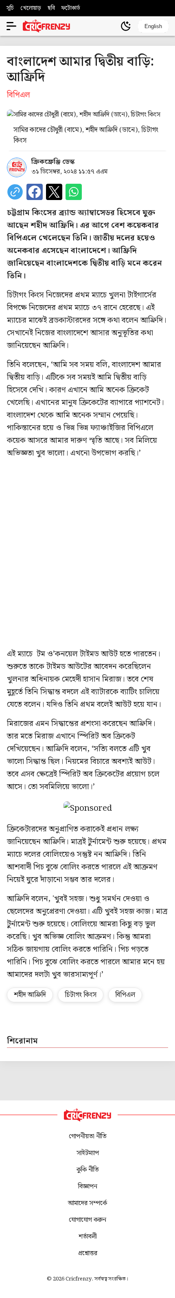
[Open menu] (11, 26)
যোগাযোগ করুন (87, 1220)
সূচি (10, 8)
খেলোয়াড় (30, 8)
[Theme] (125, 26)
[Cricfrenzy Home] (46, 26)
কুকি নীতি (88, 1170)
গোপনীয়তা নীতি (88, 1136)
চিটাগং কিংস (80, 995)
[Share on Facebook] (34, 192)
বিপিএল (125, 995)
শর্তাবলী (88, 1237)
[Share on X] (54, 192)
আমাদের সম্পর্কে (87, 1203)
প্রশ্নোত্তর (87, 1253)
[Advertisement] (87, 553)
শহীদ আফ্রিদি (30, 995)
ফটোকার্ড (70, 8)
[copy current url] (15, 192)
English (153, 26)
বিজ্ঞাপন (87, 1186)
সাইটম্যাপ (88, 1153)
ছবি (51, 8)
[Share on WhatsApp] (74, 192)
